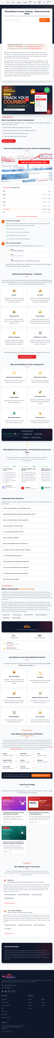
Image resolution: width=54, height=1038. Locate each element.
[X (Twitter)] (11, 991)
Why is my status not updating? (11, 579)
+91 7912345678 (13, 250)
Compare (25, 2)
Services (13, 2)
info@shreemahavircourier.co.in (17, 260)
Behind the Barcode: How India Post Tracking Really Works (39, 813)
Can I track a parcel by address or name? (13, 531)
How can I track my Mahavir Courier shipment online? (16, 508)
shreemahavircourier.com (36, 48)
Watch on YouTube (8, 141)
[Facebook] (3, 991)
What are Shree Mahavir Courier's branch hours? (15, 543)
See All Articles (26, 857)
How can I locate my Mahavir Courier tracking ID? (15, 520)
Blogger (43, 999)
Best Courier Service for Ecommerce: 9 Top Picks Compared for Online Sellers (13, 842)
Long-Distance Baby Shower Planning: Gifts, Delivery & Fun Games (13, 813)
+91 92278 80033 (18, 46)
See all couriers (8, 933)
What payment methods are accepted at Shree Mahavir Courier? (19, 514)
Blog (35, 2)
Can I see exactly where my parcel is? (12, 555)
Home (8, 2)
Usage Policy (4, 1014)
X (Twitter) (43, 1005)
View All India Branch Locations (40, 775)
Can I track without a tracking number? (13, 526)
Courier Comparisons (6, 1005)
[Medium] (14, 991)
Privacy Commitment (6, 1017)
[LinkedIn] (5, 991)
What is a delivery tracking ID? (11, 537)
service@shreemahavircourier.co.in (35, 46)
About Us (30, 2)
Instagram (30, 1005)
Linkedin (30, 1002)
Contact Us (48, 2)
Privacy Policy (39, 2)
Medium (43, 1002)
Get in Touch (4, 1011)
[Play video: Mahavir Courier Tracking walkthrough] (27, 100)
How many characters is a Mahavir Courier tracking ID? (17, 549)
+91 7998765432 (20, 250)
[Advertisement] (27, 33)
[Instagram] (8, 991)
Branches (19, 2)
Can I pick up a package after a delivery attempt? (15, 573)
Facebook (30, 999)
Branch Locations (5, 1002)
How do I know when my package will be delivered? (16, 561)
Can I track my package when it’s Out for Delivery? (16, 567)
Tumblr (29, 1008)
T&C (44, 2)
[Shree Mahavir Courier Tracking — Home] (27, 976)
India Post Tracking (9, 903)
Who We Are (4, 999)
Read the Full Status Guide (26, 356)
